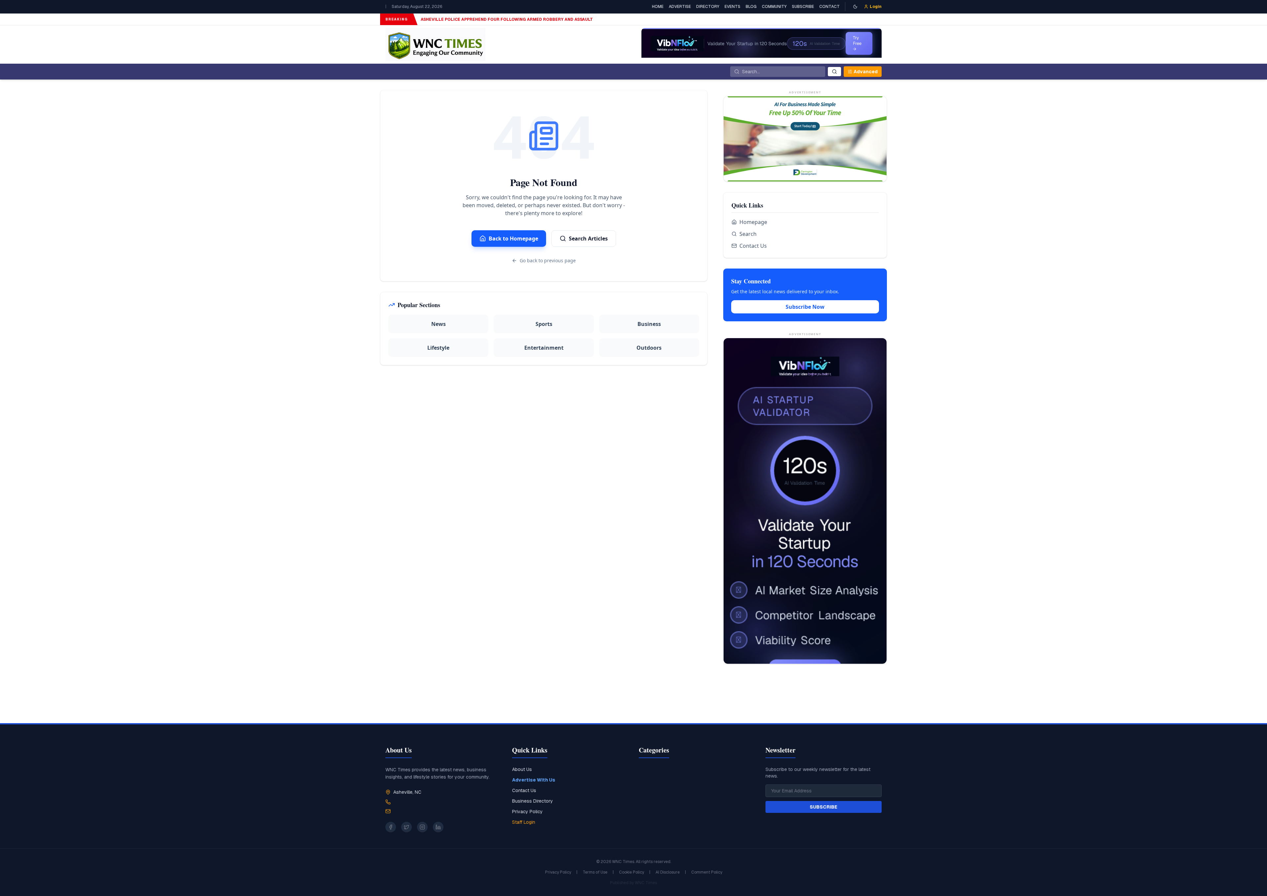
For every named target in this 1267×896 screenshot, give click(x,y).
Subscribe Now (805, 306)
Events (732, 6)
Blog (751, 6)
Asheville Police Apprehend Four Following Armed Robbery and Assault (507, 19)
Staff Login (523, 822)
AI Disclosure (668, 872)
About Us (522, 769)
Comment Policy (706, 872)
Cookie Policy (631, 872)
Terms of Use (595, 872)
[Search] (834, 71)
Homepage (753, 222)
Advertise (680, 6)
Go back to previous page (548, 260)
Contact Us (753, 245)
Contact (829, 6)
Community (774, 6)
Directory (707, 6)
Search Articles (588, 238)
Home (658, 6)
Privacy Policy (527, 812)
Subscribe (803, 6)
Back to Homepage (513, 238)
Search (748, 234)
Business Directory (532, 801)
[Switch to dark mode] (855, 6)
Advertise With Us (533, 780)
